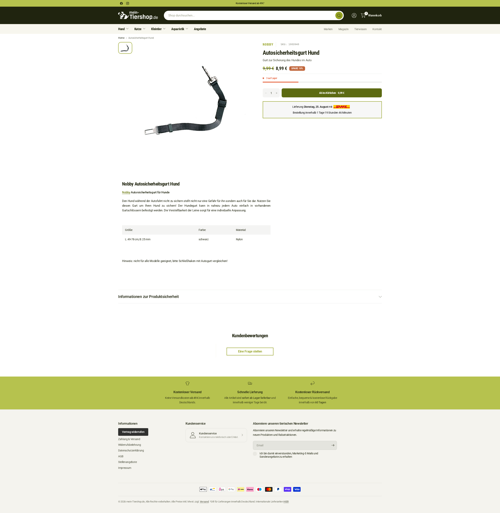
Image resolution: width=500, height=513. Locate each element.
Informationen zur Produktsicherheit (148, 296)
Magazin (343, 29)
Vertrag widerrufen (133, 431)
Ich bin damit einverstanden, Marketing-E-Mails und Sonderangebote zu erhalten (289, 455)
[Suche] (339, 15)
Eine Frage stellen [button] (250, 351)
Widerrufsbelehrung (129, 444)
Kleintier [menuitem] (156, 29)
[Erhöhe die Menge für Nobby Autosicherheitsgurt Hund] (276, 93)
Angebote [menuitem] (200, 29)
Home (121, 38)
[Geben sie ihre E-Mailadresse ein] (333, 445)
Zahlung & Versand (129, 439)
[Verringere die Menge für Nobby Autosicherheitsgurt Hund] (266, 93)
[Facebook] (121, 3)
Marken (328, 29)
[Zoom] (245, 49)
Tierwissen (360, 29)
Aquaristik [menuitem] (177, 29)
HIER (286, 501)
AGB (120, 456)
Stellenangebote (127, 462)
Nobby (268, 44)
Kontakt (377, 29)
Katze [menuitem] (137, 29)
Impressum (124, 467)
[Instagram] (127, 3)
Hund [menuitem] (121, 29)
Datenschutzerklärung (131, 450)
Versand (204, 501)
